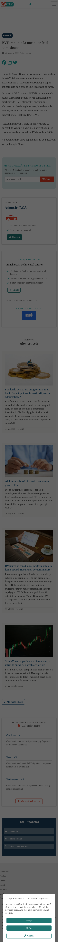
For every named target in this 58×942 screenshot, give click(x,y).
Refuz (29, 928)
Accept (29, 920)
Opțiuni (30, 936)
